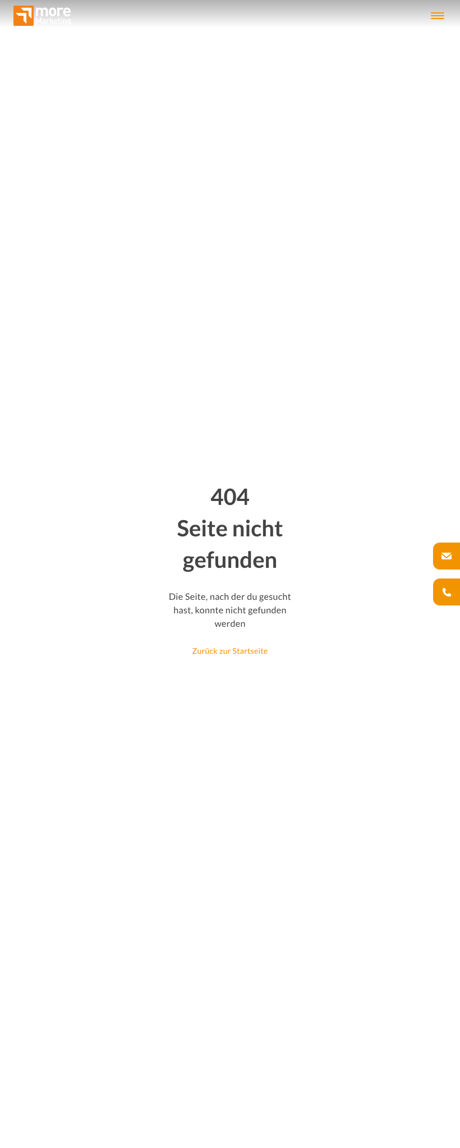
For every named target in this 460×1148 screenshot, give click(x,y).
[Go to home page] (42, 15)
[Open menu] (438, 16)
